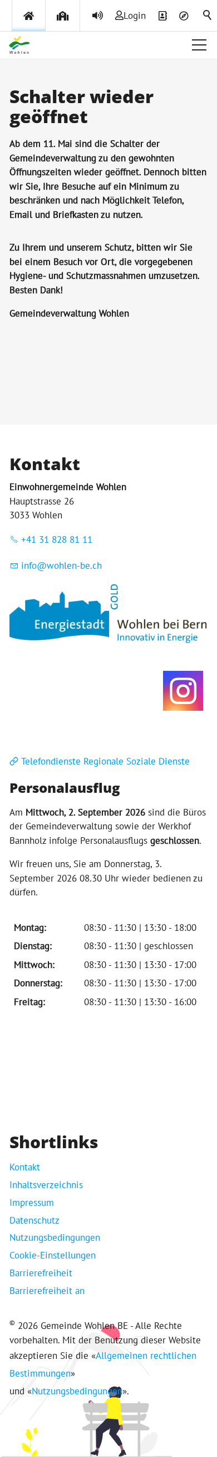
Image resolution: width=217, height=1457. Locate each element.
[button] (199, 45)
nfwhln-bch (63, 565)
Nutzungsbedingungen (54, 1237)
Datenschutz (34, 1220)
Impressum (31, 1202)
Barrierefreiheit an (47, 1291)
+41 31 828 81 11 (56, 539)
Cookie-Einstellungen (52, 1255)
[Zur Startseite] (19, 45)
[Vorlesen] (97, 15)
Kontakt (24, 1167)
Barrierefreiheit (40, 1273)
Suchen (208, 15)
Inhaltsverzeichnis (46, 1185)
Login (135, 15)
